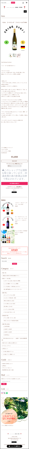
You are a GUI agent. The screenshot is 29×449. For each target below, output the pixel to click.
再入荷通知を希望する (14, 183)
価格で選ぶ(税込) (6, 324)
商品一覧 (4, 272)
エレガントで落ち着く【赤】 (10, 297)
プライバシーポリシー (7, 367)
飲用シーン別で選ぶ (6, 278)
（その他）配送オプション (8, 351)
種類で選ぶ (4, 292)
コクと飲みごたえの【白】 (9, 303)
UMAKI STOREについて (7, 363)
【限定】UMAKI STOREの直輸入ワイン (10, 275)
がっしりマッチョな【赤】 (9, 295)
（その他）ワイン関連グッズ (8, 354)
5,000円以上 (6, 334)
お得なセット (5, 348)
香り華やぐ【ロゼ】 (8, 306)
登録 (4, 383)
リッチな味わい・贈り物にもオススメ (12, 286)
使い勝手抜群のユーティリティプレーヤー (13, 289)
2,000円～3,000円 (8, 329)
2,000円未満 (6, 326)
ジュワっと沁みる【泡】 (9, 309)
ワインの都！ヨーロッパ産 (9, 317)
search (13, 2)
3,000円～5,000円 (8, 332)
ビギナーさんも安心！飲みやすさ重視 (12, 280)
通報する (14, 190)
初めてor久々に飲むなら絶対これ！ (9, 342)
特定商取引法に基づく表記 (8, 369)
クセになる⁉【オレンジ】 (9, 312)
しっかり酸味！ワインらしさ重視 (11, 283)
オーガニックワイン (6, 345)
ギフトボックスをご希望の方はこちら (14, 163)
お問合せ (4, 365)
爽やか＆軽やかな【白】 (9, 300)
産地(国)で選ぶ (5, 315)
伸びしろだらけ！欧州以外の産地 (11, 320)
